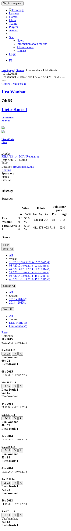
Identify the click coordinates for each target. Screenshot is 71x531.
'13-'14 (6, 450)
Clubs (12, 20)
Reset (5, 332)
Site (11, 37)
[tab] (35, 357)
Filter (6, 244)
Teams (13, 23)
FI (10, 60)
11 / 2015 (29, 262)
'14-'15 (6, 353)
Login (12, 54)
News (20, 40)
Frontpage (8, 70)
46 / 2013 (29, 279)
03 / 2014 (29, 275)
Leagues (14, 13)
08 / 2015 (29, 265)
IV (15, 353)
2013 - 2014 (18, 299)
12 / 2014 (29, 272)
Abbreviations (25, 47)
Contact (21, 50)
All (11, 255)
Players (13, 27)
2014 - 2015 (18, 302)
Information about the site (32, 43)
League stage (18, 83)
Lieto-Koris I (18, 322)
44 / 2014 (29, 268)
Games (13, 16)
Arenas (13, 30)
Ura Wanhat (18, 326)
